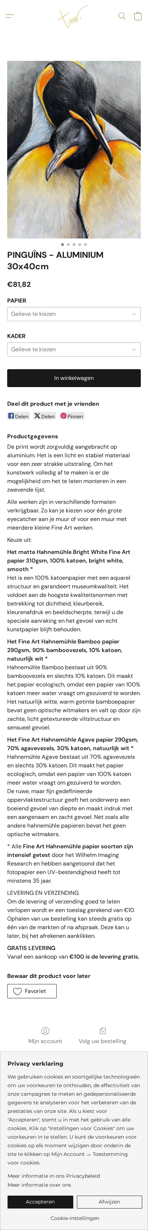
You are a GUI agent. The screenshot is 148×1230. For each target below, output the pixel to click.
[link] (75, 1215)
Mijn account (45, 1041)
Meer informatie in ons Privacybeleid (54, 1176)
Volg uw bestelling (102, 1041)
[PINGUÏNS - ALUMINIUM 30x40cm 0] (74, 149)
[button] (74, 16)
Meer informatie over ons (39, 1185)
